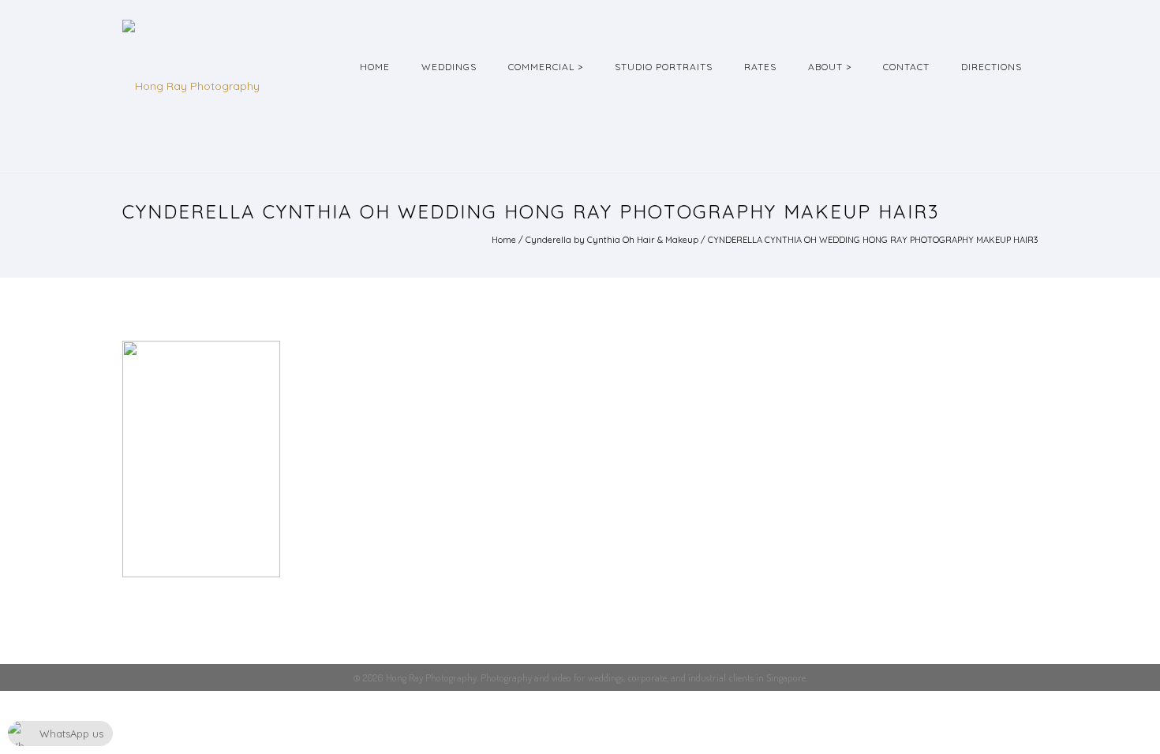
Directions (991, 67)
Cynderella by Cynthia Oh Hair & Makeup (612, 239)
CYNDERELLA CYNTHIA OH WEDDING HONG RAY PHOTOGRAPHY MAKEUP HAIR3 (873, 239)
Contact (906, 67)
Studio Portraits (664, 67)
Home (375, 67)
